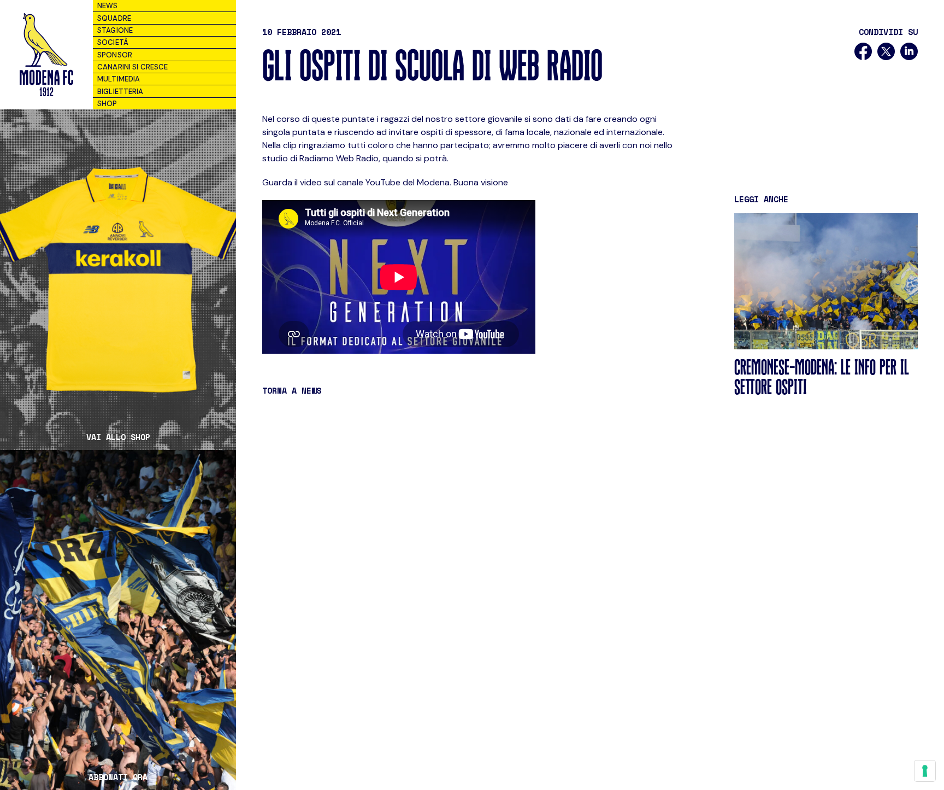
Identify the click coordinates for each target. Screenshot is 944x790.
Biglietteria (120, 91)
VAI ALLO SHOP (118, 437)
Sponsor (114, 55)
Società (112, 42)
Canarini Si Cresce (132, 67)
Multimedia (118, 79)
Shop (107, 103)
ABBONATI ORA (118, 777)
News (107, 5)
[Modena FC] (46, 54)
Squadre (114, 18)
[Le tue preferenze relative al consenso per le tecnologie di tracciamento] (924, 770)
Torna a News (291, 390)
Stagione (115, 30)
